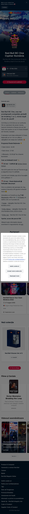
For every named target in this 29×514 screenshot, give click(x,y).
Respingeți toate (14, 276)
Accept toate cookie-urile (14, 271)
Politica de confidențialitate (16, 259)
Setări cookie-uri (14, 266)
